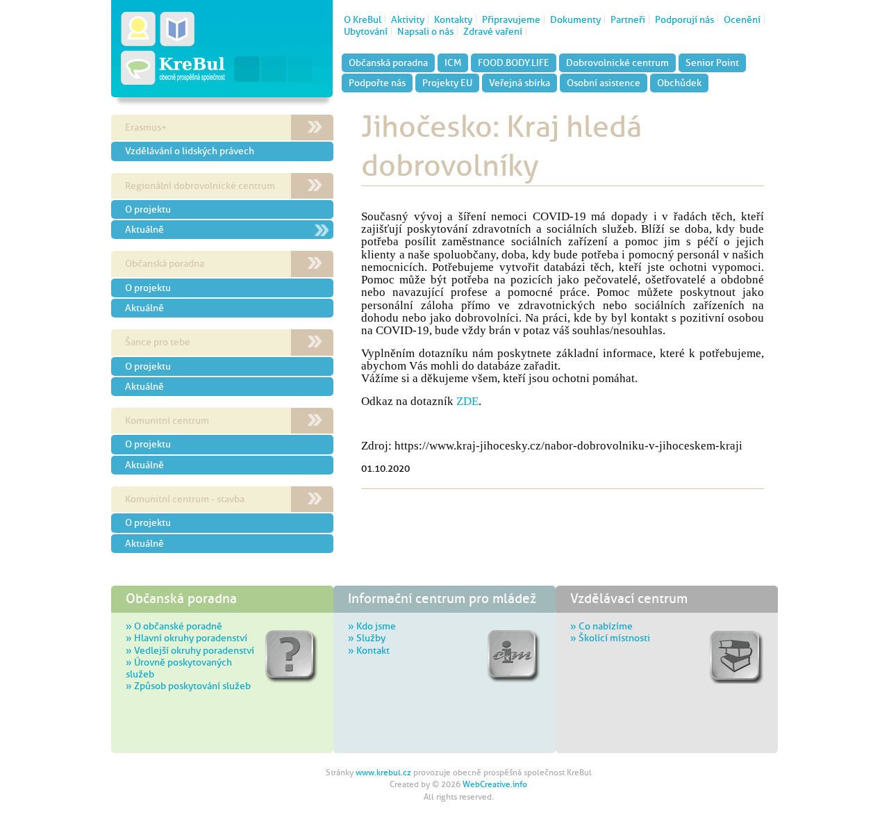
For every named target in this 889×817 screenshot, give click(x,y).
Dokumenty (575, 19)
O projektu (148, 209)
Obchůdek (679, 82)
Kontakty (453, 19)
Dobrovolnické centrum (617, 62)
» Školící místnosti (610, 638)
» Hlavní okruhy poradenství (186, 638)
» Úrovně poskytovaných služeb (179, 668)
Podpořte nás (377, 82)
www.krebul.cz (383, 772)
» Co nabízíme (601, 626)
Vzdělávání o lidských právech (189, 151)
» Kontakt (369, 650)
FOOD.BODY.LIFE (513, 62)
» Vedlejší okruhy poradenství (190, 650)
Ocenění (742, 19)
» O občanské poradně (174, 626)
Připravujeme (511, 19)
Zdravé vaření (492, 31)
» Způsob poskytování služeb (188, 685)
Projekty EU (447, 82)
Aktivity (407, 19)
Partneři (627, 19)
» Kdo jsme (372, 626)
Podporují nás (684, 19)
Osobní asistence (603, 82)
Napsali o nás (425, 31)
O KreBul (362, 19)
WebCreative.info (495, 784)
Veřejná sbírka (519, 82)
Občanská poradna (388, 62)
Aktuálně (144, 229)
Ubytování (366, 31)
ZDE (467, 401)
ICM (452, 62)
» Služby (366, 638)
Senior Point (712, 62)
